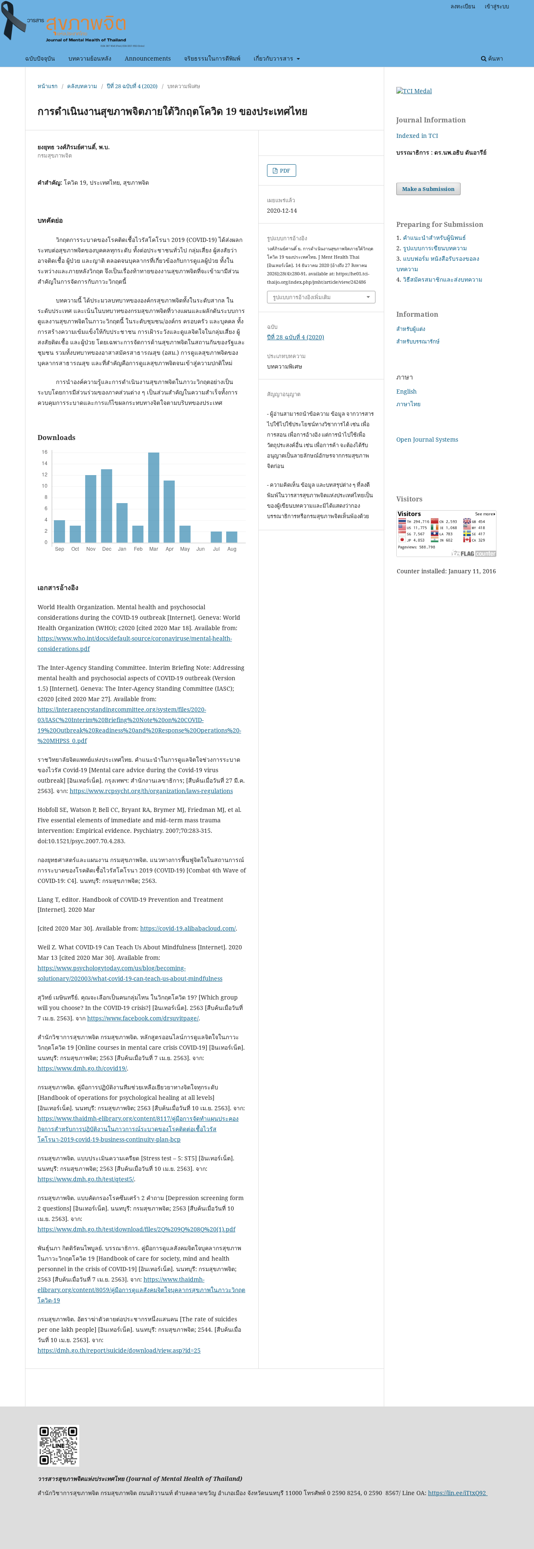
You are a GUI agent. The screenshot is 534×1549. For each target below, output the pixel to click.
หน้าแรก (48, 86)
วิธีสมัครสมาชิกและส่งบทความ (442, 279)
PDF (284, 170)
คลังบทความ (82, 86)
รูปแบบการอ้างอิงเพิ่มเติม (302, 297)
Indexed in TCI (417, 136)
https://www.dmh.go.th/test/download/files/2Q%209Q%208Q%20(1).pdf (136, 1229)
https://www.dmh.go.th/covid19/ (82, 1068)
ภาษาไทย (408, 404)
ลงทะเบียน (463, 6)
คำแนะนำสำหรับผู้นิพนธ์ (434, 238)
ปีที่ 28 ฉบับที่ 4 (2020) (132, 86)
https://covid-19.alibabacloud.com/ (188, 928)
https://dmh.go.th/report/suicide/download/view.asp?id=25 (119, 1350)
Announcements (148, 58)
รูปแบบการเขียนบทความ (435, 248)
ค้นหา (494, 58)
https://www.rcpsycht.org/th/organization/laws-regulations (151, 791)
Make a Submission (428, 189)
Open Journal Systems (427, 439)
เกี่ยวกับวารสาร (274, 58)
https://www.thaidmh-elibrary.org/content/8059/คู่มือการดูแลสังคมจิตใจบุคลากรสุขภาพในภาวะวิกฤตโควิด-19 (141, 1289)
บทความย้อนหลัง (89, 58)
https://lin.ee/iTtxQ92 (458, 1493)
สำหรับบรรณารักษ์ (418, 341)
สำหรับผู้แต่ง (410, 329)
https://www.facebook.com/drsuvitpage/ (143, 1018)
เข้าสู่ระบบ (497, 6)
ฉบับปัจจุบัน (40, 58)
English (406, 391)
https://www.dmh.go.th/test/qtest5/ (86, 1179)
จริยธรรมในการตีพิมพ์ (212, 58)
